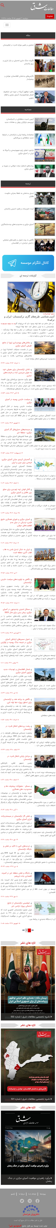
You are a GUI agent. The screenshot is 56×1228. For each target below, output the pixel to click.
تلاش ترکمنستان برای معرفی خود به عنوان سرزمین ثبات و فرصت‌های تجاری (17, 372)
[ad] (28, 263)
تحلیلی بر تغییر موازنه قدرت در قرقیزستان (18, 45)
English (50, 16)
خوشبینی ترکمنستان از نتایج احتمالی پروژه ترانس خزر (19, 905)
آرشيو (13, 1194)
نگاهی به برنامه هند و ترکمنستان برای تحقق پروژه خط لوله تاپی (17, 701)
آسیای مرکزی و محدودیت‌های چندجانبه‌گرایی (17, 224)
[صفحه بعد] (23, 930)
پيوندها (43, 1194)
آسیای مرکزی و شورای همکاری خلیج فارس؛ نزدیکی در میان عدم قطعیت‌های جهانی (16, 522)
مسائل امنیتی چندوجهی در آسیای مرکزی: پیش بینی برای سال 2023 (17, 611)
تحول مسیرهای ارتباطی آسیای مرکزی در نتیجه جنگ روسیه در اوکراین (16, 641)
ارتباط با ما (32, 1194)
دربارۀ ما (22, 1194)
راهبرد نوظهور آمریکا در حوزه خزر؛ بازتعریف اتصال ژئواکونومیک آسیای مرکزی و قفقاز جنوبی (18, 94)
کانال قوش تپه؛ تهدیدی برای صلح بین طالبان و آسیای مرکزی (17, 491)
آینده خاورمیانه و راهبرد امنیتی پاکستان (19, 209)
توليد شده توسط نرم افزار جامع (28, 1226)
